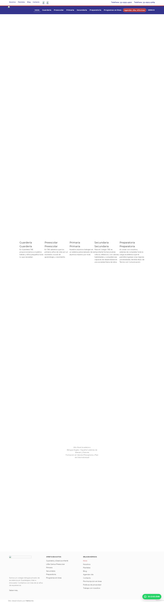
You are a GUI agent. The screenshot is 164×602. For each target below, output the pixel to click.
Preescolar (59, 10)
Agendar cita (88, 575)
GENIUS (151, 10)
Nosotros (12, 2)
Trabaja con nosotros (91, 588)
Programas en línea (112, 10)
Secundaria (82, 10)
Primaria (70, 10)
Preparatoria (95, 10)
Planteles (21, 2)
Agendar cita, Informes (134, 10)
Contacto (36, 2)
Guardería (46, 10)
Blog (28, 2)
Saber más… (13, 590)
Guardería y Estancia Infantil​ (57, 561)
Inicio (37, 10)
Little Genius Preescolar (55, 564)
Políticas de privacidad (92, 585)
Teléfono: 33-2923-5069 (144, 2)
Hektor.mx (30, 601)
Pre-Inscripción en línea (92, 581)
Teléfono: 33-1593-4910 (121, 2)
